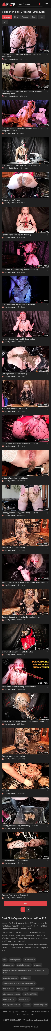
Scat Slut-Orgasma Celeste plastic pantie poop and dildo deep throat (22, 92)
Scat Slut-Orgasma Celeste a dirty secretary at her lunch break (22, 55)
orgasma (37, 965)
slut (4, 960)
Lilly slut (27, 1005)
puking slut (25, 978)
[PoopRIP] (8, 4)
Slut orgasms (22, 989)
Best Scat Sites (29, 1015)
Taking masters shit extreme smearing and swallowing (23, 582)
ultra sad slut (8, 965)
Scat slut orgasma (10, 978)
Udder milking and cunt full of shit (15, 860)
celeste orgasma (40, 1005)
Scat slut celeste (23, 965)
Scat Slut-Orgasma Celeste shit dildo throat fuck (21, 165)
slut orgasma (15, 960)
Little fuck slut (29, 960)
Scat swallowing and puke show (14, 408)
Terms (4, 1012)
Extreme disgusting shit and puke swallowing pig (21, 617)
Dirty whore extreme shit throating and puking (20, 443)
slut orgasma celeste (11, 994)
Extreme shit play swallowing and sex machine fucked (23, 721)
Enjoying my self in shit (11, 200)
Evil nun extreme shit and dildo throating (17, 652)
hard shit (5, 791)
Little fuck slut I (9, 999)
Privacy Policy (14, 1012)
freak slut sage (37, 989)
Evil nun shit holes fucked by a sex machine (19, 687)
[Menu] (47, 4)
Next (25, 903)
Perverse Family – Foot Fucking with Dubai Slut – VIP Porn (23, 971)
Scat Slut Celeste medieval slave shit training (19, 304)
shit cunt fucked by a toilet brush (15, 478)
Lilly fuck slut (8, 989)
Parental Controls (42, 1012)
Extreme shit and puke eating (13, 756)
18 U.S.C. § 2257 (27, 1012)
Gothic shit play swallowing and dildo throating (20, 270)
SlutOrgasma (10, 133)
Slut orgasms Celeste (11, 1005)
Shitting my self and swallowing (14, 374)
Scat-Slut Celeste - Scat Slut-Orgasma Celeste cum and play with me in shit (22, 129)
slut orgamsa (24, 999)
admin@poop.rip (26, 1027)
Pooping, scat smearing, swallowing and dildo (20, 513)
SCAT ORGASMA (30, 994)
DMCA (18, 1015)
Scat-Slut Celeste (11, 59)
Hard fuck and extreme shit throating (16, 235)
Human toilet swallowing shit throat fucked (18, 339)
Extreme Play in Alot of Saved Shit (15, 895)
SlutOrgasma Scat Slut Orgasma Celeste (19, 983)
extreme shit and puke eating (13, 547)
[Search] (40, 4)
